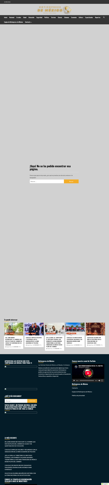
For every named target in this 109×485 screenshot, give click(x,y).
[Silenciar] (99, 380)
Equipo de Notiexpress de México (13, 22)
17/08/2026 (98, 345)
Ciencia (60, 17)
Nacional (11, 17)
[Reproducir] (74, 380)
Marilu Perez (9, 346)
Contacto (27, 22)
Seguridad (39, 17)
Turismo (53, 17)
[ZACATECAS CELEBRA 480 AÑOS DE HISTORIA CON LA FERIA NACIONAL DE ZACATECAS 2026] (95, 329)
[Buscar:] (47, 181)
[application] (88, 373)
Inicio (5, 17)
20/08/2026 (36, 345)
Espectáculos (89, 17)
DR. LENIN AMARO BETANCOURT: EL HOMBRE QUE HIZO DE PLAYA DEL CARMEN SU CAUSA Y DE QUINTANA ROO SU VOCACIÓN (13, 341)
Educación (31, 17)
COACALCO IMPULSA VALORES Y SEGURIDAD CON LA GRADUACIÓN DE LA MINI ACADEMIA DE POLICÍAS (34, 340)
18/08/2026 (77, 345)
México (7, 333)
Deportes (97, 17)
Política (46, 17)
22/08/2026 (16, 346)
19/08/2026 (57, 348)
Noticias (12, 333)
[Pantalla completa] (102, 380)
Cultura (81, 17)
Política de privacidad (78, 395)
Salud (24, 17)
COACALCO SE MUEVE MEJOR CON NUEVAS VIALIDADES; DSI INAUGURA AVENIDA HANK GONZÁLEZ (74, 340)
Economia (74, 17)
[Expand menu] (31, 22)
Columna (66, 17)
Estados (18, 17)
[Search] (104, 17)
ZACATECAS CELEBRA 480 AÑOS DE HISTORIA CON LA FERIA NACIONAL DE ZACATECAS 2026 (94, 340)
